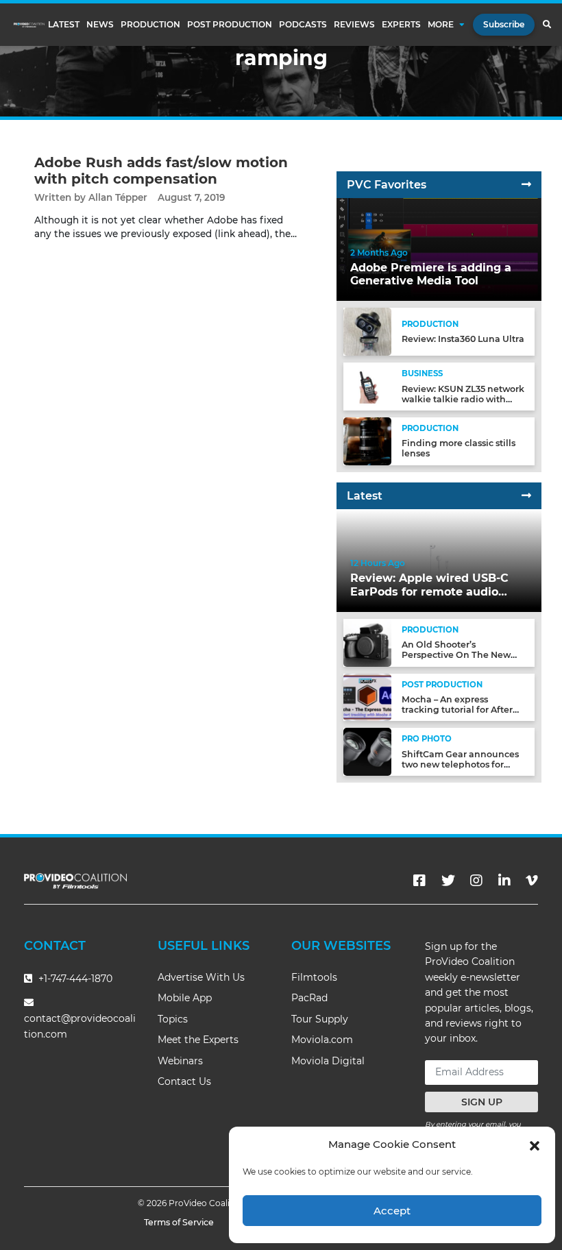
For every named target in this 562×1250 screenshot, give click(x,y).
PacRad (309, 998)
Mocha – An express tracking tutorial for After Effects (457, 709)
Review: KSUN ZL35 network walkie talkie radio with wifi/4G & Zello (463, 399)
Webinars (180, 1061)
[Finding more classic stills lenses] (367, 440)
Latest (64, 25)
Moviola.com (322, 1039)
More (441, 25)
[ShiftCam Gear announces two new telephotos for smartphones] (367, 751)
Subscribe (503, 24)
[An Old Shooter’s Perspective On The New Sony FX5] (367, 641)
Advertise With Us (201, 977)
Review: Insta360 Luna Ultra (463, 339)
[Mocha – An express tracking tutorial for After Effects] (367, 696)
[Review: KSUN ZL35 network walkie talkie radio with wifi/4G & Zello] (367, 386)
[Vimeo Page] (532, 880)
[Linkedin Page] (504, 880)
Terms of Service (179, 1222)
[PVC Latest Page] (526, 495)
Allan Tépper (117, 197)
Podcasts (303, 25)
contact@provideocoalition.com (80, 1026)
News (100, 25)
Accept (392, 1210)
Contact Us (184, 1081)
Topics (173, 1019)
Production (150, 25)
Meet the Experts (198, 1039)
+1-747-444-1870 (74, 978)
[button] (534, 1144)
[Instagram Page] (476, 880)
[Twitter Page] (448, 880)
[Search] (546, 25)
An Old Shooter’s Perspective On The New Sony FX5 (456, 654)
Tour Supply (319, 1019)
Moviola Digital (328, 1061)
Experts (401, 25)
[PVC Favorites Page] (526, 184)
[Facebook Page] (419, 880)
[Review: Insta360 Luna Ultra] (367, 331)
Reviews (354, 25)
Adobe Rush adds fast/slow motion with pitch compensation (161, 170)
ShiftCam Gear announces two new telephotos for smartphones (460, 764)
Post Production (229, 25)
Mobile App (185, 998)
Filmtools (314, 977)
